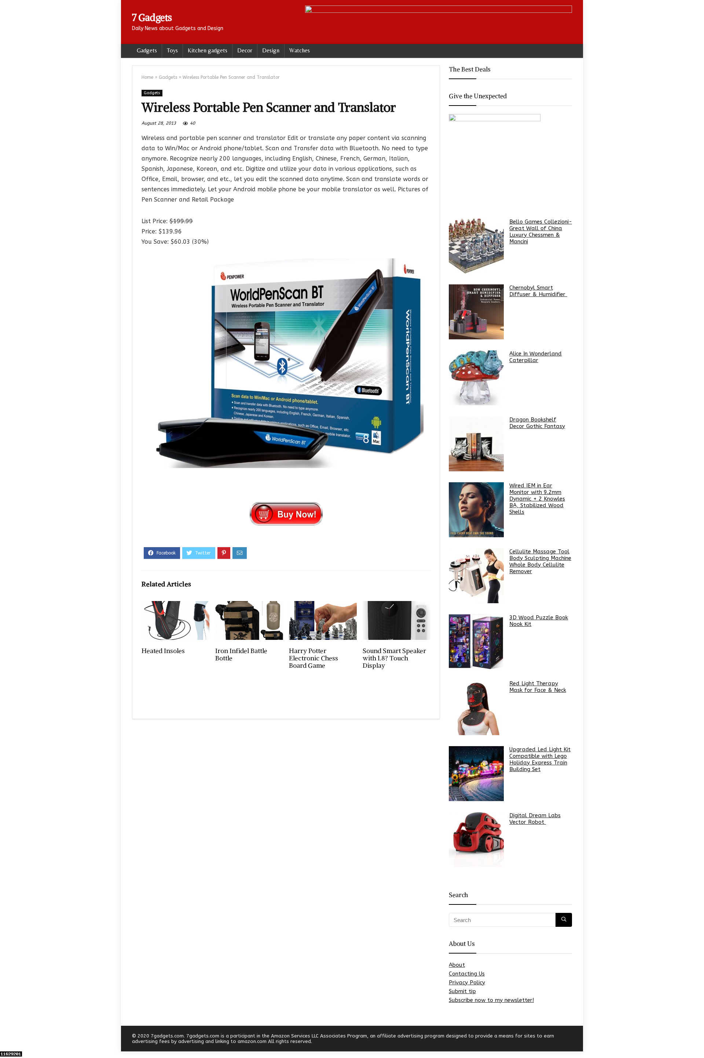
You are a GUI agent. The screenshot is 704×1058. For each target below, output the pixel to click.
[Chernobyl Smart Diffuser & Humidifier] (476, 311)
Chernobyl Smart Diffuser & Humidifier (538, 291)
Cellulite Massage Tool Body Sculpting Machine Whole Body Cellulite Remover (540, 561)
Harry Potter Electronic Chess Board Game (313, 658)
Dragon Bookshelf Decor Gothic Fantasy (537, 423)
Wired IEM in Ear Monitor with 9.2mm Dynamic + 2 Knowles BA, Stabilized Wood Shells (537, 498)
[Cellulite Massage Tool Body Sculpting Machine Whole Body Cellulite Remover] (476, 575)
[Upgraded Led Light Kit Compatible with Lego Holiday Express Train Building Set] (476, 773)
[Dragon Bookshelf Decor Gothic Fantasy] (476, 443)
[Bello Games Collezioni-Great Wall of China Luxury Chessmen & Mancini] (476, 245)
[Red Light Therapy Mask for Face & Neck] (476, 707)
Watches (299, 50)
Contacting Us (467, 973)
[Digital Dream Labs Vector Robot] (476, 839)
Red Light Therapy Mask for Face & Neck (537, 686)
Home (147, 77)
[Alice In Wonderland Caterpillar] (476, 377)
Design (270, 50)
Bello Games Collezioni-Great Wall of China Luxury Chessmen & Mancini (540, 231)
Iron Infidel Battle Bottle (241, 654)
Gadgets (147, 50)
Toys (172, 50)
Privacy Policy (467, 982)
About (457, 965)
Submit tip (462, 991)
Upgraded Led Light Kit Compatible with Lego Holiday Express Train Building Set (540, 759)
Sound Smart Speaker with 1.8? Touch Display (394, 658)
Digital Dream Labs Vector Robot (535, 818)
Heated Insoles (163, 651)
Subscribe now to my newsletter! (491, 1000)
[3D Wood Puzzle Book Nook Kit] (476, 641)
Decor (244, 50)
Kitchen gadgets (207, 50)
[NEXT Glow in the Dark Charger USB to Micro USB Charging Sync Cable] (696, 1039)
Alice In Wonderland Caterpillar (535, 357)
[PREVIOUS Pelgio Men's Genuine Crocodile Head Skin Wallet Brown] (7, 1039)
